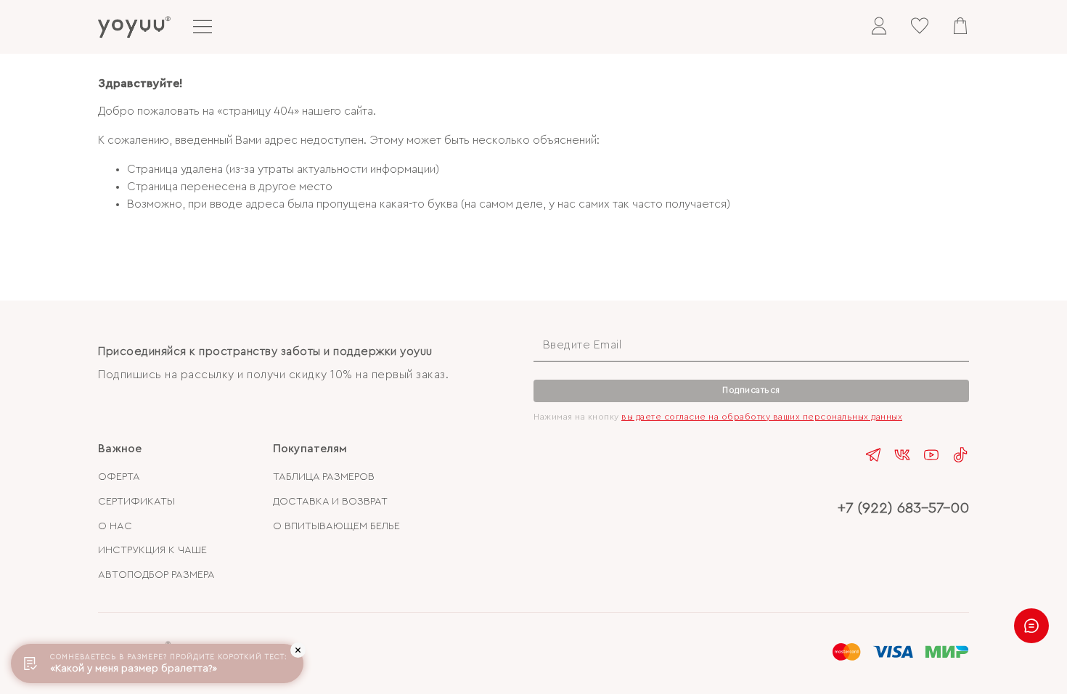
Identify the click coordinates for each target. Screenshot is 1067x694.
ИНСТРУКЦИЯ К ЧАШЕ (152, 549)
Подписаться (751, 389)
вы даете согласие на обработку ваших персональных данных (761, 416)
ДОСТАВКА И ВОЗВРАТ (330, 501)
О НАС (115, 525)
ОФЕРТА (119, 476)
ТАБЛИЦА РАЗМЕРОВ (324, 476)
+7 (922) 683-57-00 (903, 507)
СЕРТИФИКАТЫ (136, 501)
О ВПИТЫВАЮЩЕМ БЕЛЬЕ (336, 525)
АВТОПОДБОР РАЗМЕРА (156, 574)
